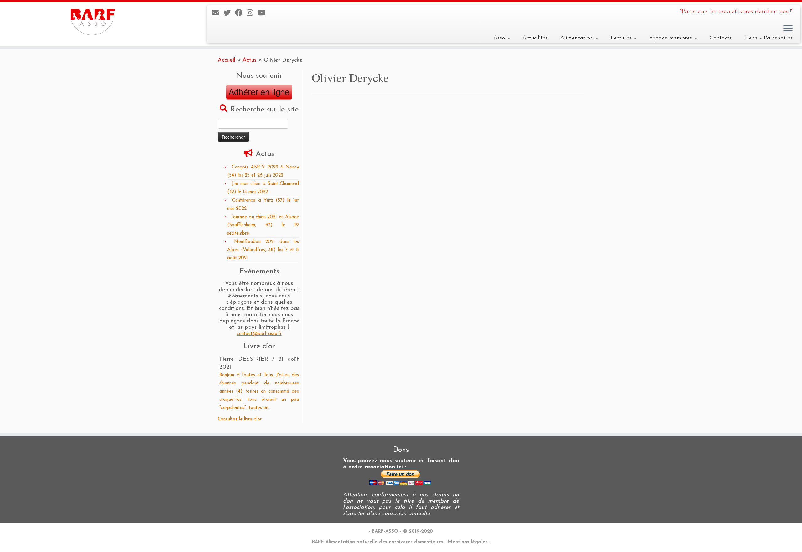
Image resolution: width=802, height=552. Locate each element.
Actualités (535, 38)
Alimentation (577, 38)
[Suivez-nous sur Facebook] (241, 13)
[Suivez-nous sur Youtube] (263, 13)
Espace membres (671, 38)
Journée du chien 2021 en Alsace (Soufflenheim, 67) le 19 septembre (263, 225)
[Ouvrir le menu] (788, 29)
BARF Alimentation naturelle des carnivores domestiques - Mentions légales (399, 542)
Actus (249, 60)
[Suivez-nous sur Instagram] (252, 13)
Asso (500, 38)
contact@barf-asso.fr (259, 334)
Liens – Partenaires (768, 38)
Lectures (622, 38)
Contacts (721, 38)
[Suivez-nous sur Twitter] (229, 13)
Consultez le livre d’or (240, 419)
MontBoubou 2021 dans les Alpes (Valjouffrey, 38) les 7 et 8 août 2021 (263, 250)
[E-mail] (217, 13)
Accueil (226, 60)
